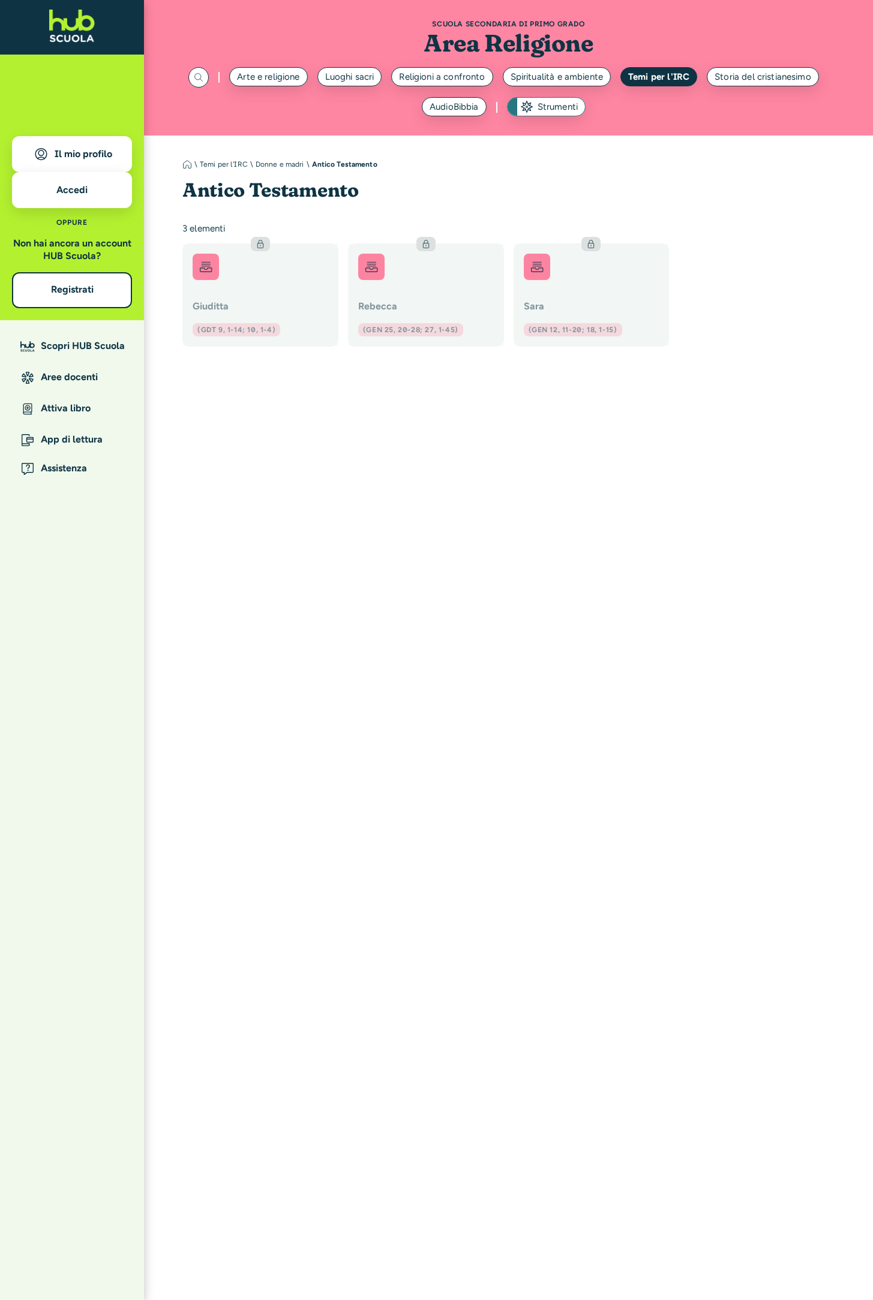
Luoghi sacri (349, 76)
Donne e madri (280, 164)
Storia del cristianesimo (763, 76)
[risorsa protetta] (260, 295)
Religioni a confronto (442, 76)
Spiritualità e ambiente (557, 76)
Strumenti (558, 106)
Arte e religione (268, 76)
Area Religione (508, 43)
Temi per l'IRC (658, 76)
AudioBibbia (454, 106)
